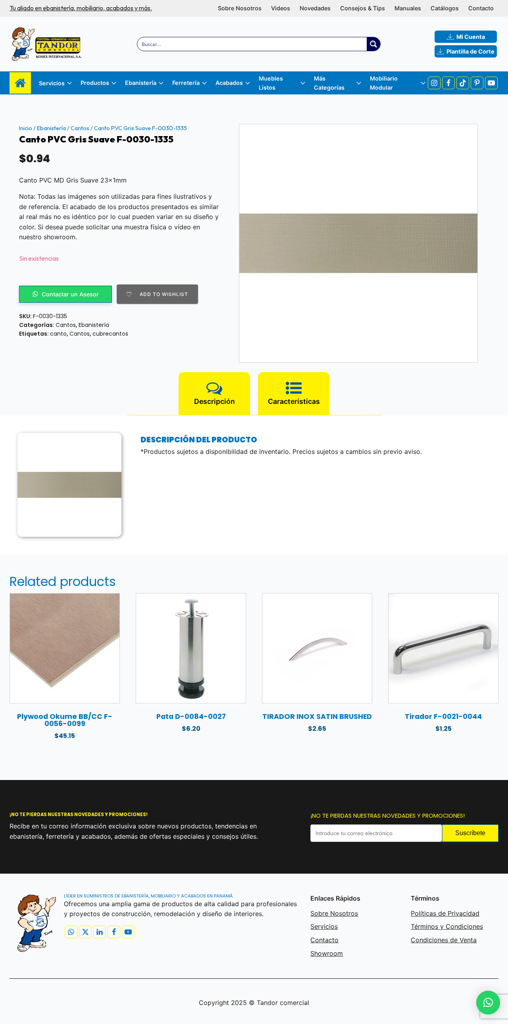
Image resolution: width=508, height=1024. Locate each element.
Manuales (407, 8)
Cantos (80, 128)
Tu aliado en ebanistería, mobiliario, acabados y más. (81, 8)
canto (58, 334)
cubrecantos (110, 334)
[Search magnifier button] (373, 44)
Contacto (481, 8)
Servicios (324, 926)
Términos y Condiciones (447, 926)
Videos (280, 8)
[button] (488, 1002)
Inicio (25, 128)
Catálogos (445, 8)
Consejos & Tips (362, 8)
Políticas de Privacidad (445, 913)
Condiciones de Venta (444, 940)
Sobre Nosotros (240, 8)
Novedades (315, 8)
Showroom (326, 953)
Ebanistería (51, 128)
